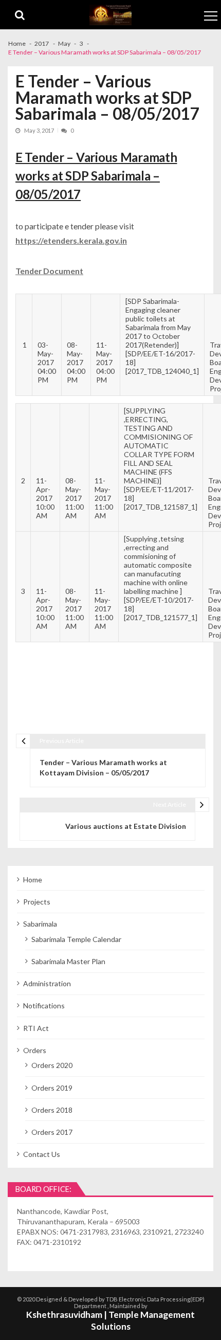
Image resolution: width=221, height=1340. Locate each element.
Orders (34, 1050)
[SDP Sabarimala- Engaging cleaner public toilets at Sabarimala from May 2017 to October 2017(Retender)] (158, 323)
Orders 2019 (51, 1087)
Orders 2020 (51, 1065)
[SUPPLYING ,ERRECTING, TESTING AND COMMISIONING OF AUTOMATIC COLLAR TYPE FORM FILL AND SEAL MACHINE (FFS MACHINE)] (159, 445)
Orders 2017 (51, 1132)
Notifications (44, 1005)
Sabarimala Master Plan (68, 961)
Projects (36, 901)
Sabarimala (40, 923)
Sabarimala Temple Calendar (76, 939)
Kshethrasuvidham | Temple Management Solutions (110, 1320)
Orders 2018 (51, 1110)
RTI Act (36, 1028)
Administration (47, 983)
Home (32, 879)
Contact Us (41, 1154)
